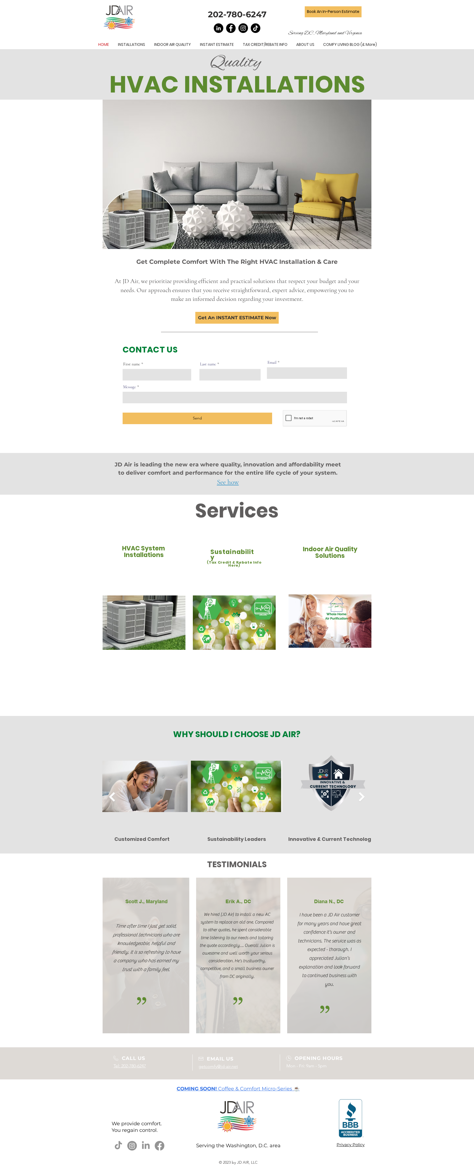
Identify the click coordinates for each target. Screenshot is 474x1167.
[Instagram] (243, 28)
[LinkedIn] (218, 28)
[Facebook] (231, 28)
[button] (237, 318)
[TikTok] (255, 28)
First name (131, 364)
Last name (208, 364)
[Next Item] (362, 797)
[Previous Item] (112, 797)
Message (129, 387)
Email (271, 362)
